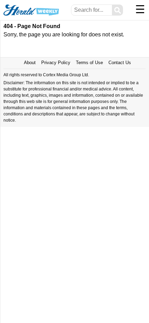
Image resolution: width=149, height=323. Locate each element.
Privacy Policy (55, 62)
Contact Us (119, 62)
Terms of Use (89, 62)
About (30, 62)
